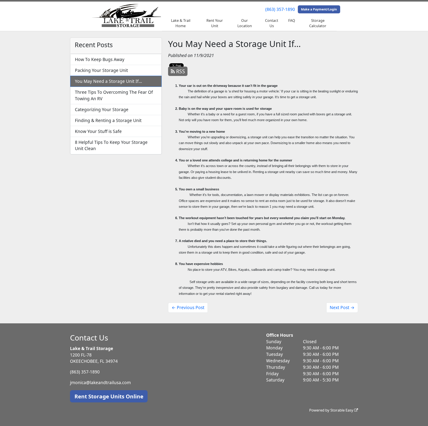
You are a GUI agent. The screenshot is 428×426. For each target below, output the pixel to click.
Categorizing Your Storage (101, 109)
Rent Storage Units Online (108, 396)
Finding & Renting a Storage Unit (108, 120)
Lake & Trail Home (180, 23)
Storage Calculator (317, 23)
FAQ (291, 20)
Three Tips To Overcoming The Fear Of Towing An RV (114, 95)
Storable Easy (342, 410)
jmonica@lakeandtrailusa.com (100, 382)
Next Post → (342, 307)
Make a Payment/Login (319, 9)
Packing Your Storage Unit (101, 70)
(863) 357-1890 (280, 9)
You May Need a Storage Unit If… (108, 81)
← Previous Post (188, 307)
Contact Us (271, 23)
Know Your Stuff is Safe (98, 131)
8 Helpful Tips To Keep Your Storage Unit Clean (111, 145)
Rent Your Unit (214, 23)
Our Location (244, 23)
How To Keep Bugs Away (99, 59)
